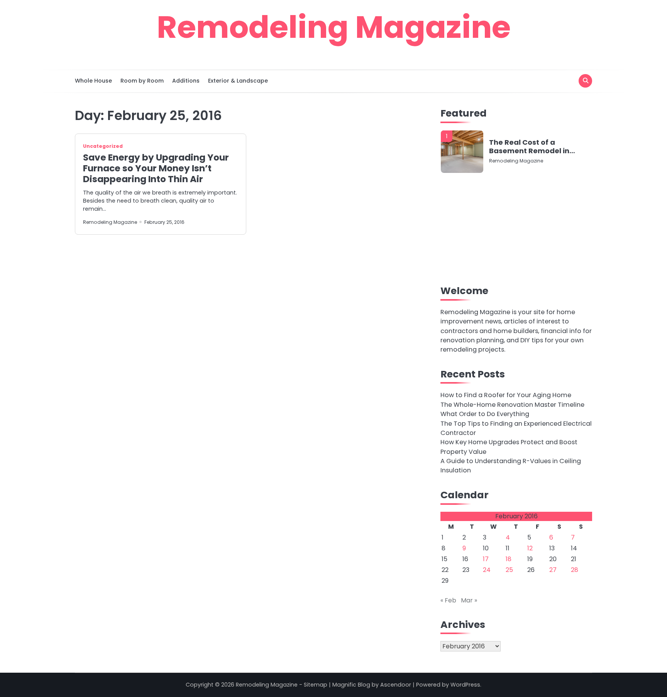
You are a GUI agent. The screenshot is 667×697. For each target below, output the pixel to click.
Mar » (469, 600)
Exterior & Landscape (238, 81)
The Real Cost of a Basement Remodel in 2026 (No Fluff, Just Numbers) (529, 146)
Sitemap (315, 685)
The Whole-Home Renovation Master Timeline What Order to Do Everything (512, 409)
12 (530, 548)
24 (487, 569)
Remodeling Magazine (334, 27)
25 (509, 569)
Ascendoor (395, 685)
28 (574, 569)
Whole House (93, 81)
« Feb (448, 600)
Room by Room (142, 81)
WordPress (465, 685)
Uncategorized (103, 146)
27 (553, 569)
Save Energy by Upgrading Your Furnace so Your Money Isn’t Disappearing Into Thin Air (156, 168)
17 (486, 559)
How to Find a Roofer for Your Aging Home (505, 395)
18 (508, 559)
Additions (186, 81)
